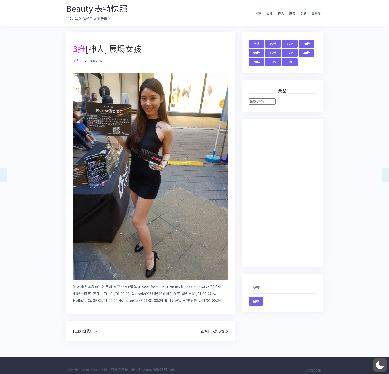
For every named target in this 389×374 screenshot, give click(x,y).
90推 (273, 43)
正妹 (270, 13)
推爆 (258, 13)
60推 (256, 52)
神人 (281, 13)
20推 (256, 62)
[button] (380, 365)
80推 (290, 43)
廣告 (292, 13)
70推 (306, 43)
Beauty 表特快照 (96, 8)
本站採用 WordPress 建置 (86, 369)
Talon (172, 369)
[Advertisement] (282, 193)
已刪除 (316, 13)
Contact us (313, 370)
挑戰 (303, 13)
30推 (306, 52)
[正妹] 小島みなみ (213, 331)
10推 (273, 62)
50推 (273, 52)
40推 (290, 52)
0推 (289, 62)
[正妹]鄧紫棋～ (85, 331)
